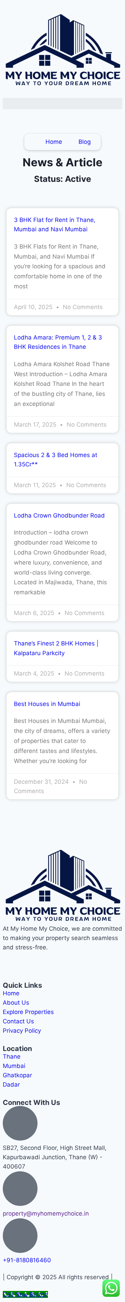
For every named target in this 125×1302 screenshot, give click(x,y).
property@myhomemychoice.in (46, 1213)
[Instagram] (30, 960)
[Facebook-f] (11, 960)
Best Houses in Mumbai (47, 703)
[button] (62, 103)
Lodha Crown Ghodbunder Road (59, 515)
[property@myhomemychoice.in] (20, 1188)
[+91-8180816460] (20, 1235)
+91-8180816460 (27, 1260)
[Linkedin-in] (49, 960)
